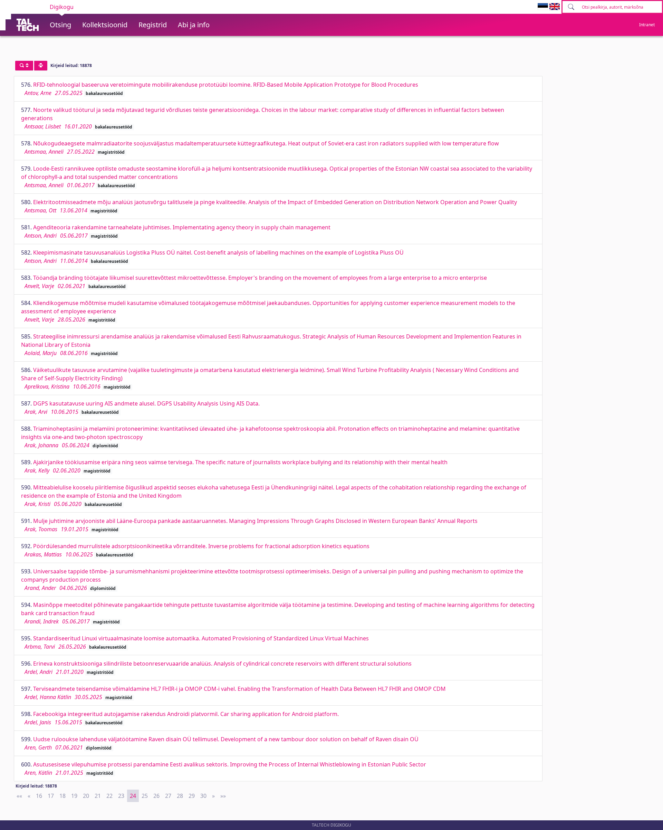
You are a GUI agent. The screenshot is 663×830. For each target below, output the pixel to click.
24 (133, 796)
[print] (40, 65)
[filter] (24, 65)
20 (86, 796)
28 (180, 796)
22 (109, 796)
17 (51, 796)
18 (62, 796)
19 (74, 796)
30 (203, 796)
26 (156, 796)
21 (98, 796)
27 (168, 796)
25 (145, 796)
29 (192, 796)
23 (121, 796)
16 (39, 796)
